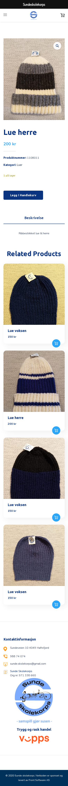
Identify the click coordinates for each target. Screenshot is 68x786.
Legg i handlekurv (23, 195)
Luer (19, 164)
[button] (57, 46)
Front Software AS (39, 780)
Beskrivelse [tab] (34, 218)
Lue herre (16, 418)
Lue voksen (17, 331)
